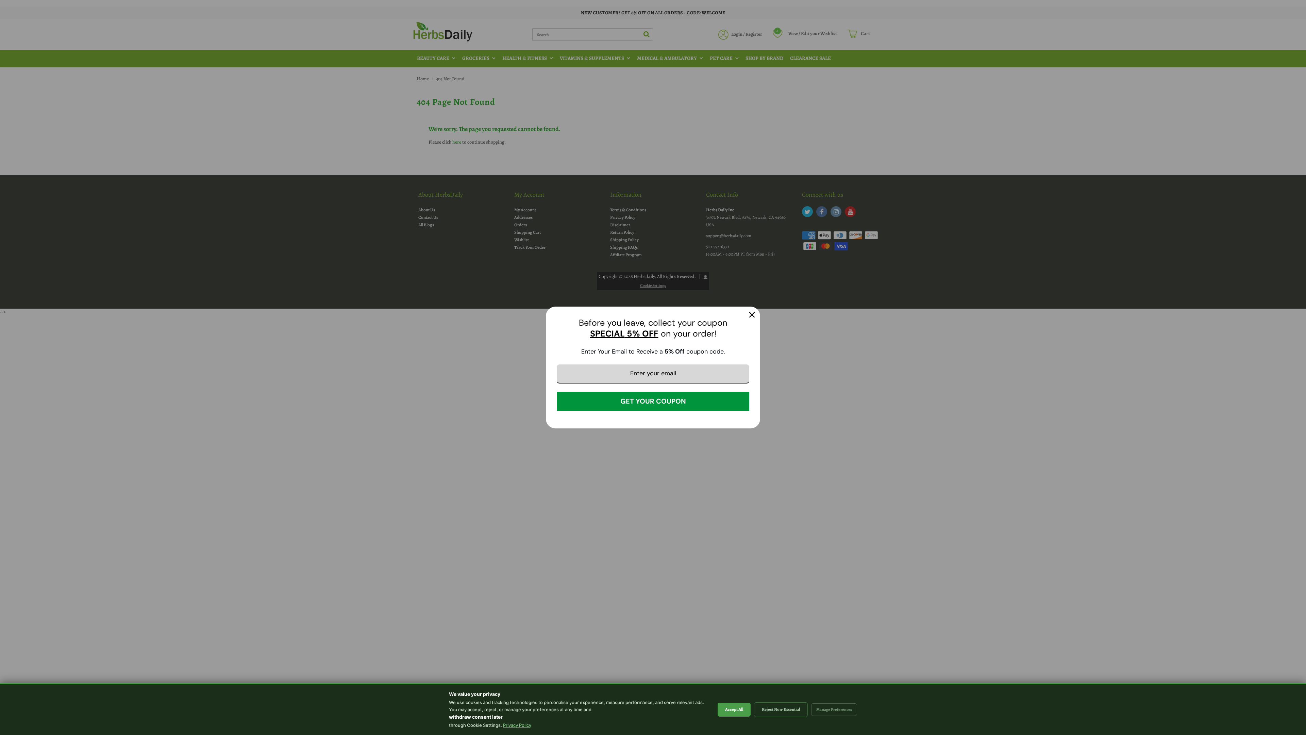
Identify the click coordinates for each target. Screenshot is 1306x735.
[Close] (752, 315)
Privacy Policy (517, 725)
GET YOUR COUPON (653, 401)
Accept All (734, 709)
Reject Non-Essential (781, 709)
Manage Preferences (834, 709)
